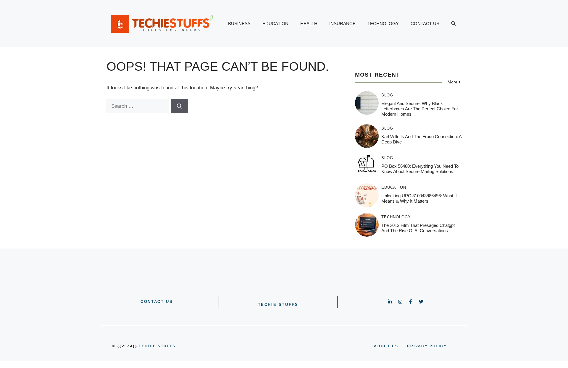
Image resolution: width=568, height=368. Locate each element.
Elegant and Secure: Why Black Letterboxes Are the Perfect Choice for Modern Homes (419, 109)
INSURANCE (342, 23)
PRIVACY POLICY (427, 346)
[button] (453, 24)
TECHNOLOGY (383, 23)
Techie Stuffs (278, 304)
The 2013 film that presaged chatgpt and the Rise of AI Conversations (418, 228)
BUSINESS (239, 23)
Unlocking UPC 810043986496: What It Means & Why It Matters (419, 198)
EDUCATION (275, 23)
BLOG (387, 95)
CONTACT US (425, 23)
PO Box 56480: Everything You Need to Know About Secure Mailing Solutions (420, 169)
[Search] (179, 106)
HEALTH (308, 23)
